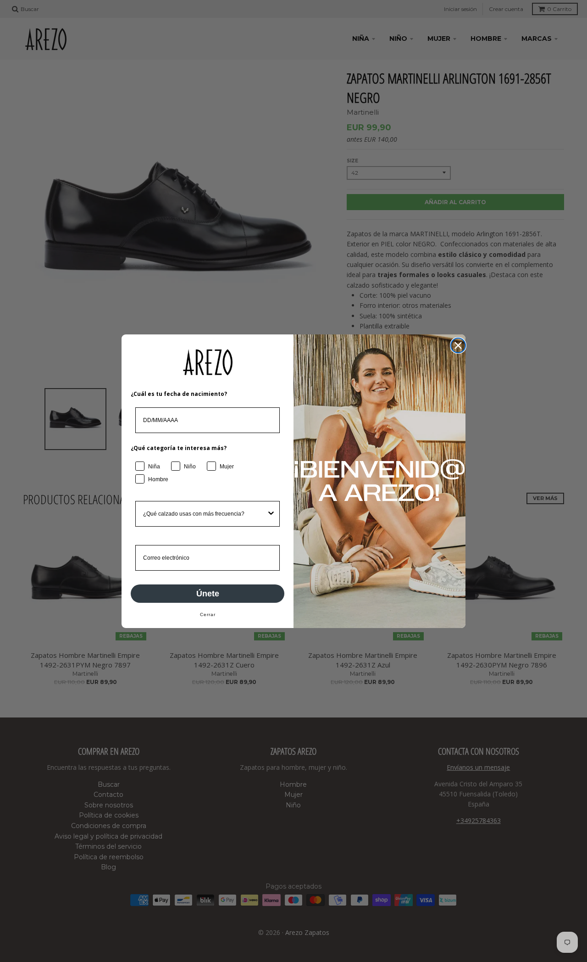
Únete (207, 593)
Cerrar (208, 614)
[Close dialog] (458, 345)
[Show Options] (271, 513)
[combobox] (204, 513)
